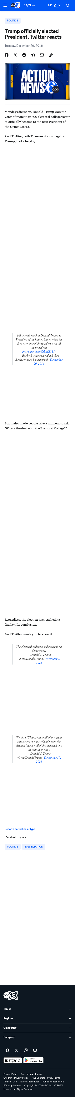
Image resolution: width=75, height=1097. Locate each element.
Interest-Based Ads (29, 1082)
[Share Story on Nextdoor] (33, 55)
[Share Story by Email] (42, 55)
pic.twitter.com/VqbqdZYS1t (39, 351)
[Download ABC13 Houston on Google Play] (33, 1060)
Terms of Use (10, 1082)
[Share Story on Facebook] (6, 55)
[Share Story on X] (15, 55)
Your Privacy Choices (31, 1074)
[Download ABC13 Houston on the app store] (12, 1060)
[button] (5, 5)
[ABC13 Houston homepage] (15, 5)
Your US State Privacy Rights (45, 1078)
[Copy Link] (51, 55)
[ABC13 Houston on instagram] (26, 1050)
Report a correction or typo (20, 829)
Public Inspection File (53, 1082)
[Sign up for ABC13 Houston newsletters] (35, 1050)
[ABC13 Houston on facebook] (7, 1050)
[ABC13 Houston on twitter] (16, 1050)
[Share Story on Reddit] (24, 55)
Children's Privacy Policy (15, 1078)
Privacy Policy (10, 1074)
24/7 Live (29, 5)
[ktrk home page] (10, 995)
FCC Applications (12, 1085)
